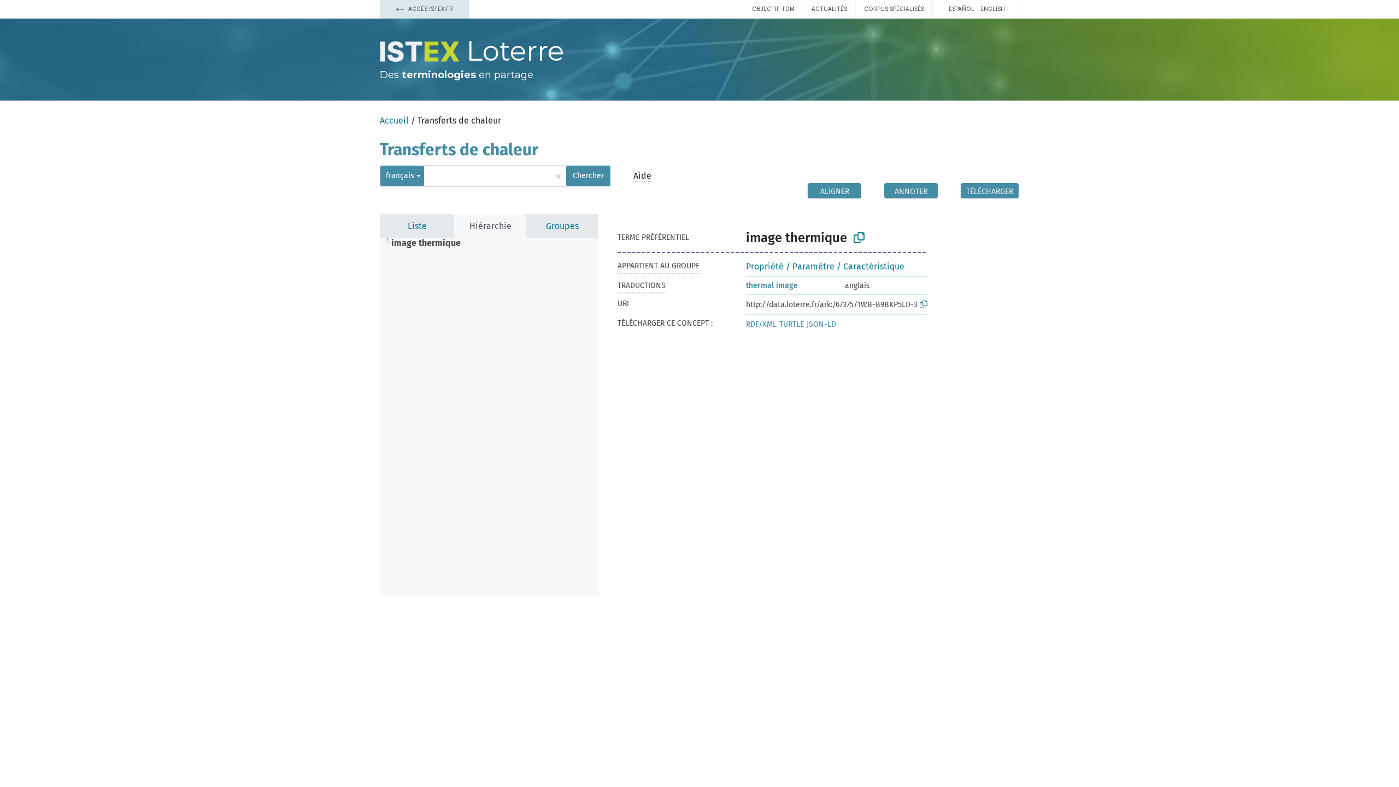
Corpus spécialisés (894, 8)
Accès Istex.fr (430, 8)
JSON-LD (821, 324)
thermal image (772, 285)
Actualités (829, 8)
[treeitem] (431, 243)
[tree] (489, 417)
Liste (417, 226)
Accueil (394, 120)
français (400, 175)
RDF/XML (761, 324)
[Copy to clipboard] (859, 238)
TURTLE (791, 324)
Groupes (562, 226)
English (992, 8)
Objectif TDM (773, 8)
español (961, 8)
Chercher (588, 175)
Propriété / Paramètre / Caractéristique (825, 266)
